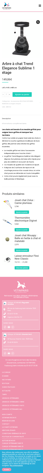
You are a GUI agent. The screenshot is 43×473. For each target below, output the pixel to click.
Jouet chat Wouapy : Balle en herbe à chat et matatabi (28, 238)
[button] (38, 22)
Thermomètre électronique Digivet (26, 219)
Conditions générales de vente (14, 433)
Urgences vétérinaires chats (13, 405)
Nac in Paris (6, 380)
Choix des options (22, 268)
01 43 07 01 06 (31, 365)
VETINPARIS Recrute (9, 418)
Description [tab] (6, 118)
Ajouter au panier (22, 94)
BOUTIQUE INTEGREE (26, 101)
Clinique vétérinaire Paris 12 (12, 450)
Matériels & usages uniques (11, 104)
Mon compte (7, 414)
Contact (5, 424)
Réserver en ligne (8, 421)
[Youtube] (8, 327)
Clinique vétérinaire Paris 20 (12, 446)
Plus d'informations (16, 466)
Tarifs (4, 394)
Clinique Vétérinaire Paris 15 (12, 443)
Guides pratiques (8, 387)
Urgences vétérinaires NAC (12, 409)
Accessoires (15, 101)
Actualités (6, 391)
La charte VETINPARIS (10, 427)
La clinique (6, 372)
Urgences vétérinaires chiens (13, 402)
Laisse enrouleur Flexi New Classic (27, 257)
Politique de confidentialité (13, 437)
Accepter (6, 469)
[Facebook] (5, 327)
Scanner (5, 376)
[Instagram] (12, 327)
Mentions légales (8, 430)
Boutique (5, 383)
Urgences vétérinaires (10, 398)
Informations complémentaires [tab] (14, 123)
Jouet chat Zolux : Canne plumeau (25, 201)
